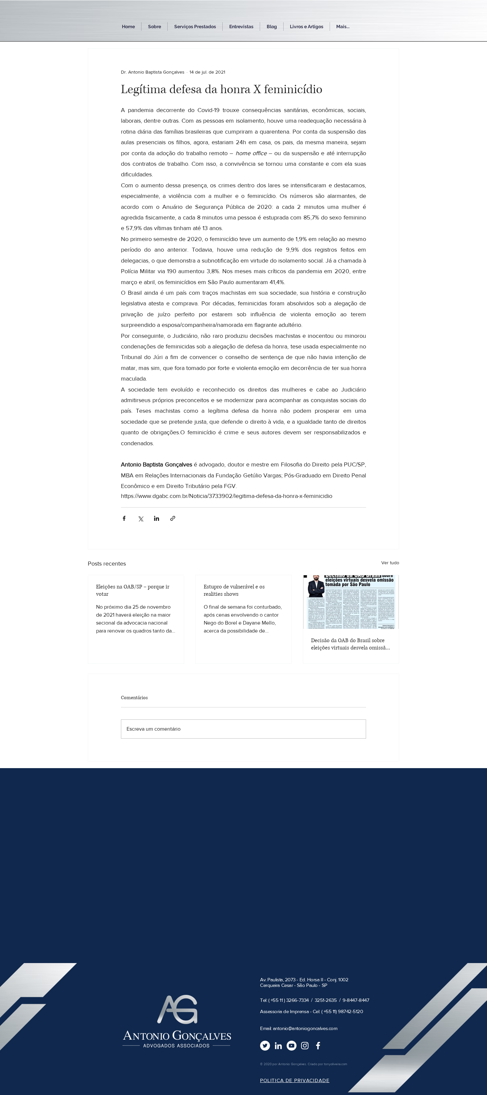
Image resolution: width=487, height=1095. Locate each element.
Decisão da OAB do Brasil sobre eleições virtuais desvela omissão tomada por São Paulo (350, 644)
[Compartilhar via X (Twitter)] (140, 518)
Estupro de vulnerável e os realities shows (234, 590)
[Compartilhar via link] (173, 518)
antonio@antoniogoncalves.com (305, 1028)
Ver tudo (390, 562)
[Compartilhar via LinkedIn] (156, 518)
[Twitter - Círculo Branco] (265, 1046)
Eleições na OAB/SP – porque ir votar (132, 590)
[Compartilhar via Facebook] (124, 518)
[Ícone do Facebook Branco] (318, 1046)
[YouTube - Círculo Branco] (292, 1046)
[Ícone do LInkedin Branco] (278, 1046)
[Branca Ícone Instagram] (305, 1046)
